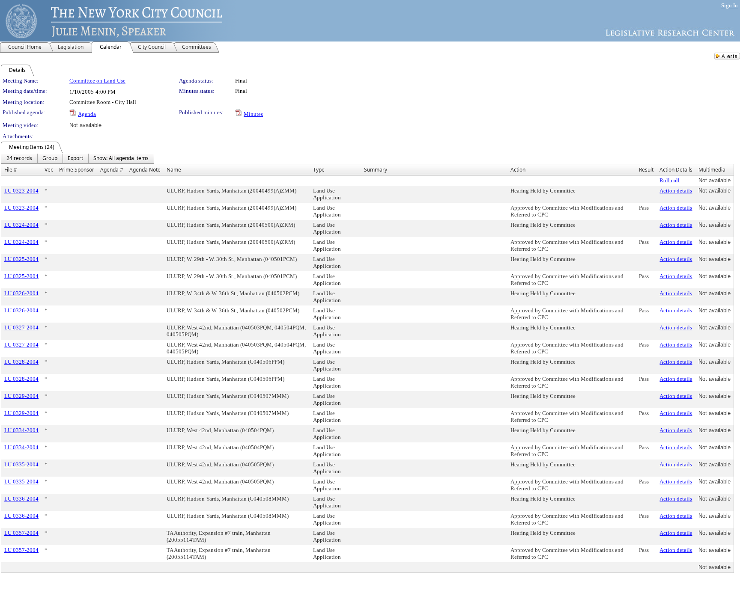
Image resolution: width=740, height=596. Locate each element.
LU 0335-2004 (21, 464)
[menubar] (77, 158)
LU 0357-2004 (21, 533)
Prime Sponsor (76, 169)
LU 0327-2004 (21, 327)
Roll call (669, 180)
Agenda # (111, 169)
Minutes (253, 114)
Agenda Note (145, 169)
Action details (675, 190)
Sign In (729, 5)
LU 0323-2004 (21, 190)
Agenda (87, 114)
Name (174, 169)
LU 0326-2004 (21, 293)
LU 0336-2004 (21, 498)
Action (517, 169)
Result (646, 169)
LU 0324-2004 (21, 225)
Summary (375, 169)
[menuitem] (19, 158)
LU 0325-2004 (21, 259)
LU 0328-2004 (21, 362)
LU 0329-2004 (21, 396)
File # (10, 169)
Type (319, 169)
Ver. (49, 169)
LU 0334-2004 (21, 430)
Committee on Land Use (97, 80)
